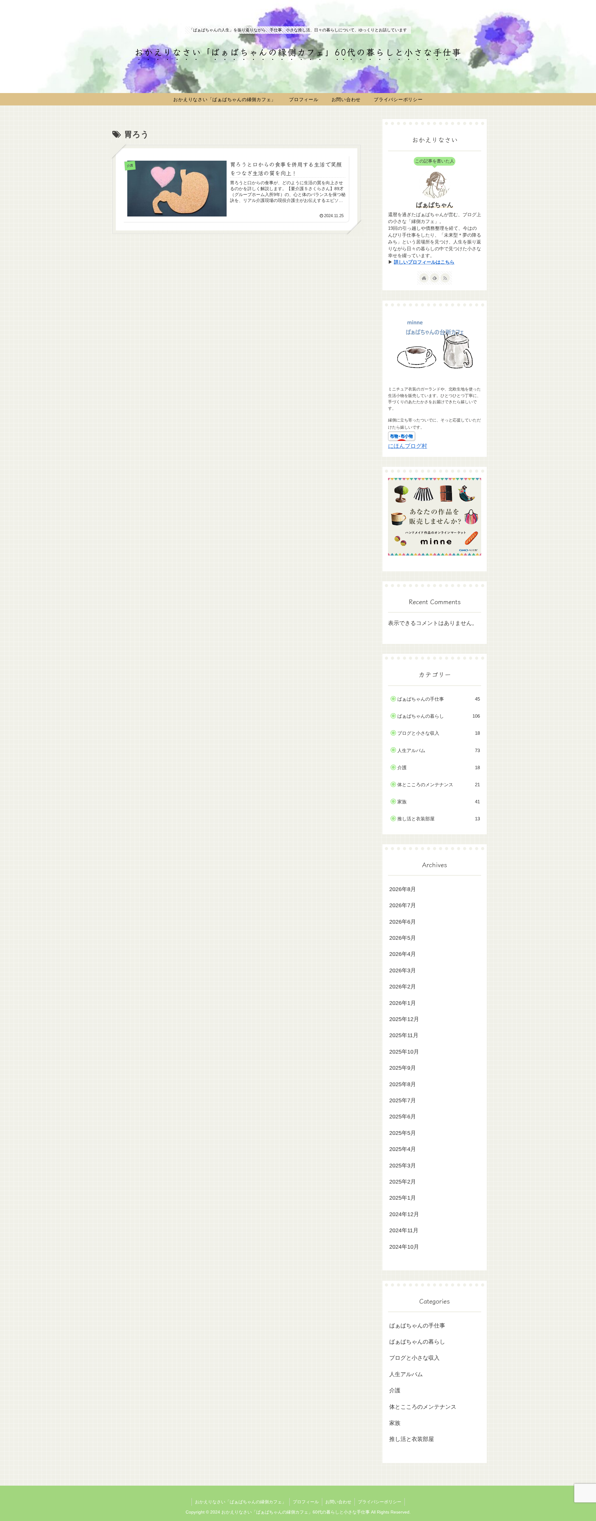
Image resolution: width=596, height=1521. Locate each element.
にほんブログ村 (407, 446)
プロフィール (306, 1501)
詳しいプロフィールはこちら (424, 262)
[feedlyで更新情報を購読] (435, 278)
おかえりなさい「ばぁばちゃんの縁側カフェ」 (240, 1501)
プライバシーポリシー (379, 1501)
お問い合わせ (338, 1501)
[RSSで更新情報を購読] (445, 278)
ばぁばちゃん (434, 204)
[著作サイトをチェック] (424, 278)
